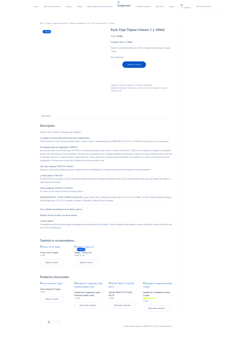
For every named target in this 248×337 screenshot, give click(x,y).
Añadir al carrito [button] (52, 262)
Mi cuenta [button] (160, 6)
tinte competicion (155, 88)
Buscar (223, 6)
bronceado (122, 88)
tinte (146, 88)
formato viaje (132, 88)
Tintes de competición (77, 23)
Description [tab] (46, 116)
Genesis (140, 88)
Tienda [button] (79, 6)
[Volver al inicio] (124, 6)
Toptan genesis (116, 91)
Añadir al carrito (134, 65)
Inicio (36, 6)
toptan (164, 88)
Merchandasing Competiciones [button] (99, 6)
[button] (185, 6)
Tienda (48, 23)
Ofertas (69, 6)
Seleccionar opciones (88, 305)
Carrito (171, 6)
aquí (106, 224)
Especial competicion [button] (52, 6)
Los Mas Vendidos (143, 6)
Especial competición (60, 23)
